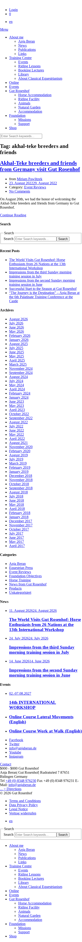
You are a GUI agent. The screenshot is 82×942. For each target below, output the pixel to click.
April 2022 (17, 439)
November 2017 (21, 525)
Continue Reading (13, 215)
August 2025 (18, 344)
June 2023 (16, 401)
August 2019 (18, 455)
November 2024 (21, 368)
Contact (5, 764)
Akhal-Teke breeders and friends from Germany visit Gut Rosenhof (40, 166)
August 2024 (18, 377)
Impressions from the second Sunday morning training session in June (42, 282)
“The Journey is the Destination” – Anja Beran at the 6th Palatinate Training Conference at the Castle (44, 297)
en (11, 22)
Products (15, 588)
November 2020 (21, 447)
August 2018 (18, 492)
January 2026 (18, 340)
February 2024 (19, 393)
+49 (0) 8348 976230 (20, 781)
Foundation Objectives (25, 576)
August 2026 (18, 319)
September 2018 (21, 488)
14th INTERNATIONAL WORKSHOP (32, 705)
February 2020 (19, 451)
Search (8, 239)
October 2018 (19, 484)
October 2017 (19, 529)
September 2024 (21, 373)
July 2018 (16, 496)
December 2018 (20, 476)
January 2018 (18, 517)
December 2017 (20, 521)
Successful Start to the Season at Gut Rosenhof (43, 289)
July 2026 (16, 323)
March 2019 (18, 463)
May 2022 (16, 434)
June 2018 (16, 500)
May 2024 (16, 385)
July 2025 (16, 348)
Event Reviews (35, 187)
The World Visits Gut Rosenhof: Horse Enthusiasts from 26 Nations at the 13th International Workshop (37, 264)
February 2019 (19, 467)
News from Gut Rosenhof (27, 584)
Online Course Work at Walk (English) (45, 731)
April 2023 (17, 410)
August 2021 (18, 443)
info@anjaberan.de (22, 785)
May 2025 (16, 356)
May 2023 (16, 406)
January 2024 (18, 397)
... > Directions (10, 789)
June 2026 (16, 327)
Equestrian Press (21, 568)
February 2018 (19, 513)
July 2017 (16, 533)
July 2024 (16, 381)
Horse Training (20, 580)
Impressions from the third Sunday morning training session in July (40, 274)
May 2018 (16, 504)
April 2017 (17, 546)
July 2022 (16, 426)
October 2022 (19, 414)
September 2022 (21, 418)
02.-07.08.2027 (20, 693)
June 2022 (16, 430)
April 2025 (17, 360)
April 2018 (17, 509)
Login (13, 10)
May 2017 (16, 542)
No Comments (19, 191)
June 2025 (16, 352)
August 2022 (18, 422)
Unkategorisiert (20, 592)
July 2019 (16, 459)
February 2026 (19, 336)
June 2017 (16, 537)
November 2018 (21, 480)
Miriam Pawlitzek (29, 179)
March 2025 (18, 364)
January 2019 (18, 472)
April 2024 (17, 389)
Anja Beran (17, 564)
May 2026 (16, 331)
